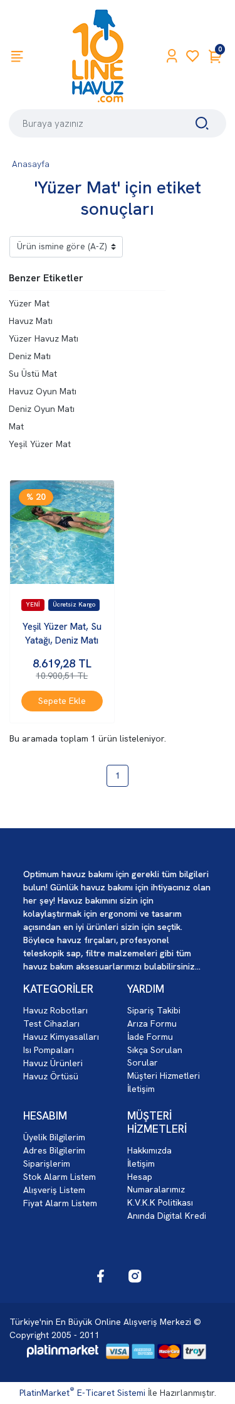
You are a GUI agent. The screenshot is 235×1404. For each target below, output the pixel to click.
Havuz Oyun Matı (42, 391)
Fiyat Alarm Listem (60, 1203)
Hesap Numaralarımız (156, 1183)
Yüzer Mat (29, 303)
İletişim (141, 1088)
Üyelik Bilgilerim (54, 1137)
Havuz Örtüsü (50, 1076)
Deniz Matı (30, 356)
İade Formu (150, 1036)
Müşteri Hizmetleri (163, 1075)
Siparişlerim (46, 1163)
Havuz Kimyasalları (61, 1036)
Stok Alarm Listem (59, 1176)
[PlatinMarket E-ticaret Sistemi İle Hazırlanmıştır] (62, 1351)
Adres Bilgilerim (54, 1150)
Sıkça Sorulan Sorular (154, 1056)
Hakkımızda (149, 1150)
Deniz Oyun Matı (42, 408)
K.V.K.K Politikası (160, 1202)
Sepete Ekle (62, 700)
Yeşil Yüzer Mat (40, 444)
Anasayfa (31, 164)
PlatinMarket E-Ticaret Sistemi (82, 1392)
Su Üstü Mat (33, 373)
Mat (16, 426)
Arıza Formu (152, 1023)
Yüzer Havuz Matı (43, 338)
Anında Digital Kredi (166, 1215)
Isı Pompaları (48, 1050)
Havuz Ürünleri (53, 1063)
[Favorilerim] (193, 56)
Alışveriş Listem (54, 1190)
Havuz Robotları (55, 1010)
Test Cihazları (51, 1023)
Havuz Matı (31, 321)
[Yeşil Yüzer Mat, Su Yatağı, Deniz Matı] (62, 532)
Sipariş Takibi (153, 1010)
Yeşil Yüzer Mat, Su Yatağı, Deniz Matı (62, 633)
